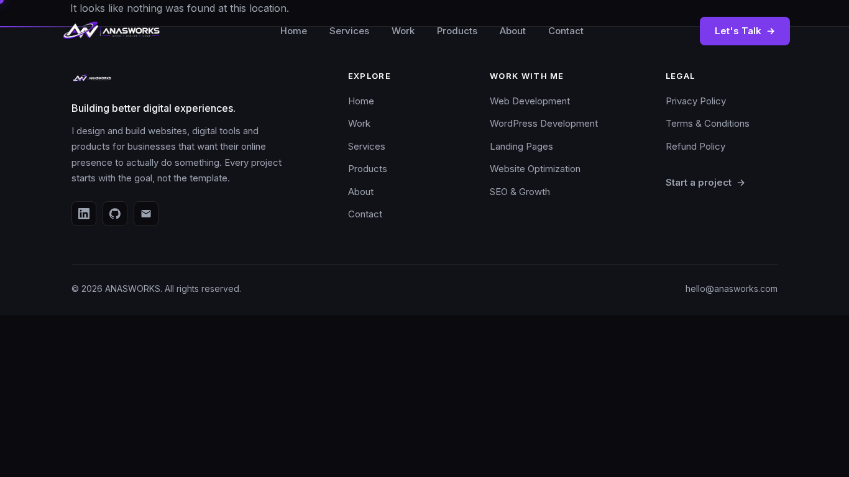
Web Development (530, 101)
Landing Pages (521, 146)
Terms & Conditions (708, 123)
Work (403, 31)
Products (457, 31)
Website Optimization (535, 169)
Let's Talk (745, 31)
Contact (566, 31)
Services (349, 31)
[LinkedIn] (83, 213)
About (513, 31)
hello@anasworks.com (732, 288)
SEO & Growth (520, 192)
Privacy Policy (696, 101)
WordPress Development (544, 123)
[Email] (146, 213)
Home (293, 31)
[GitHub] (115, 213)
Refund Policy (695, 146)
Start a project (705, 182)
